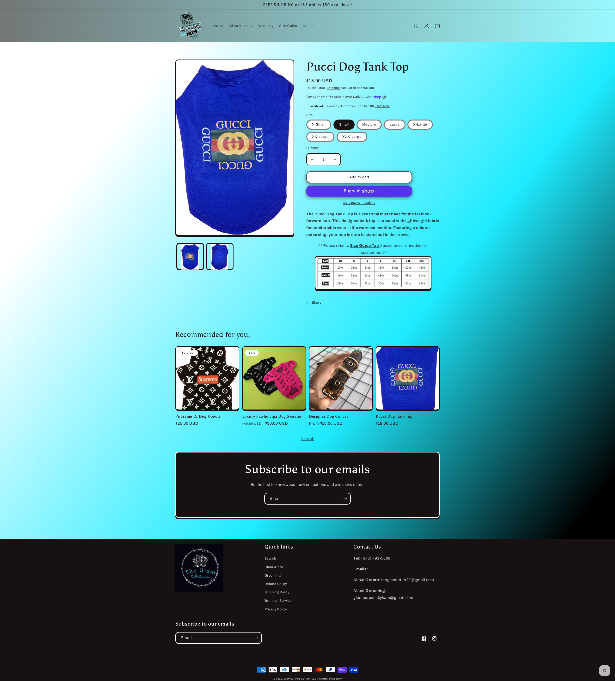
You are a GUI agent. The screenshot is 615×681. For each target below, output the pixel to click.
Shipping (333, 88)
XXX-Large (352, 137)
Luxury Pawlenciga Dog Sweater (272, 416)
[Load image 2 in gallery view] (219, 256)
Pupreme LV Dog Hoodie (198, 416)
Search (270, 558)
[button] (240, 26)
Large (395, 124)
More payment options (359, 202)
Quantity (312, 148)
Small (344, 124)
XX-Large (320, 137)
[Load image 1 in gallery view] (190, 256)
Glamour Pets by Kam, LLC (300, 678)
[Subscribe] (345, 499)
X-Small (319, 124)
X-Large (420, 124)
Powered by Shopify (329, 678)
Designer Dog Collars (328, 416)
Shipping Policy (276, 592)
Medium (369, 124)
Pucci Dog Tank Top (394, 416)
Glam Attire (273, 567)
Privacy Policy (275, 609)
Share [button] (317, 302)
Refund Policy (275, 584)
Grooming (272, 575)
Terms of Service (278, 601)
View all (307, 438)
